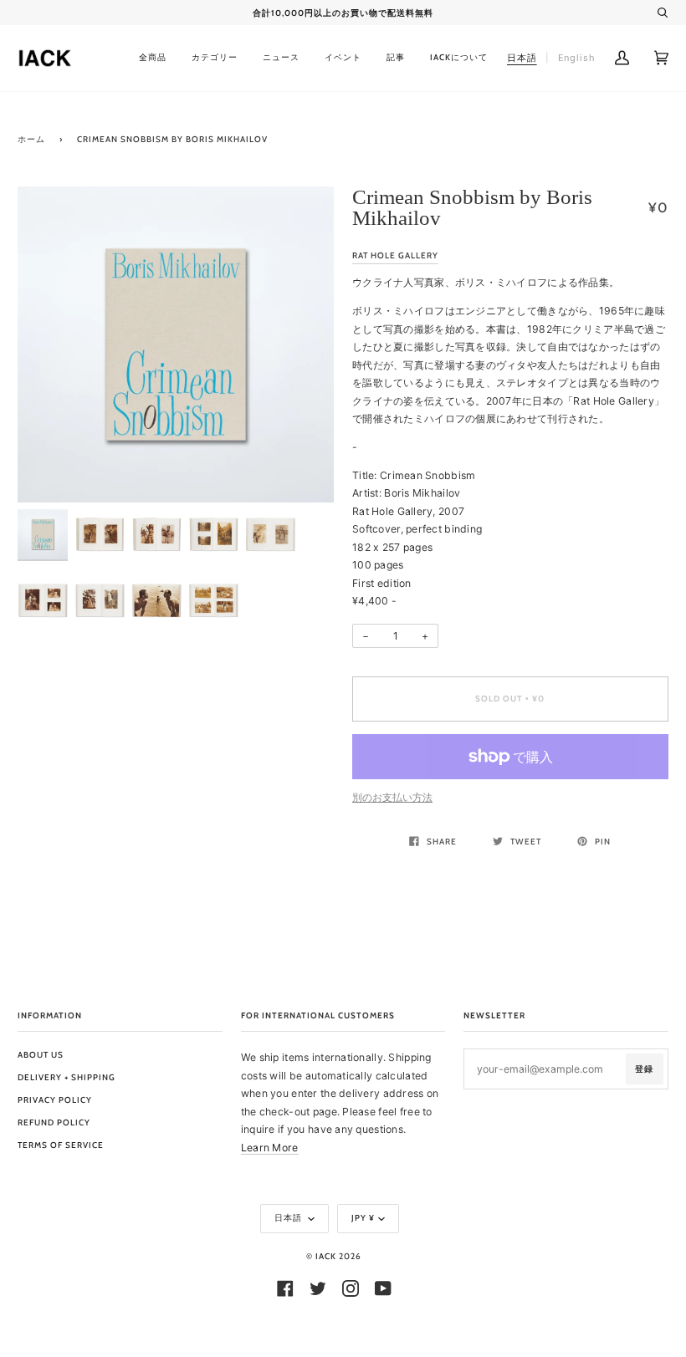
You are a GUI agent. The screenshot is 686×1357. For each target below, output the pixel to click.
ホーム (31, 139)
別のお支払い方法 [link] (392, 797)
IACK (325, 1256)
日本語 (289, 1217)
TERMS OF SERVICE (61, 1145)
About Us (41, 1054)
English (577, 58)
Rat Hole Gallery (395, 255)
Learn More (270, 1147)
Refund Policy (54, 1122)
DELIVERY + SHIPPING (66, 1077)
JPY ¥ (363, 1217)
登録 (644, 1069)
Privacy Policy (55, 1099)
